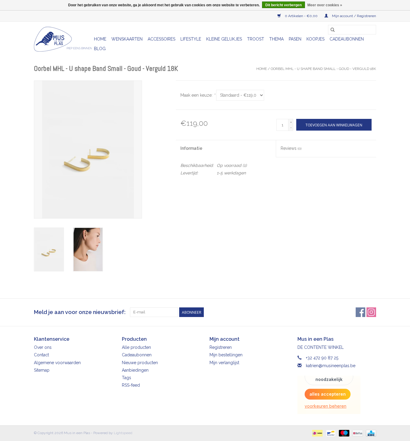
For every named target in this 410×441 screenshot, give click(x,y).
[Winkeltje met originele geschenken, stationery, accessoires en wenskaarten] (63, 39)
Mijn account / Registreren (353, 16)
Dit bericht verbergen (283, 5)
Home (100, 39)
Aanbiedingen (135, 370)
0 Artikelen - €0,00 (301, 16)
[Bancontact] (330, 433)
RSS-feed (131, 385)
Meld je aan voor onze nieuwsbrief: (79, 312)
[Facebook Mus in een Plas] (360, 312)
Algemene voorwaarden (57, 362)
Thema (276, 39)
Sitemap (42, 370)
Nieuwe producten (140, 362)
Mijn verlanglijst (224, 362)
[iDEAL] (316, 433)
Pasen (295, 39)
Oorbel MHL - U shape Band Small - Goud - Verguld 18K (323, 69)
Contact (41, 354)
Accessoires (161, 39)
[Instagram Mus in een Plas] (371, 312)
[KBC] (370, 433)
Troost (255, 39)
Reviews (291, 148)
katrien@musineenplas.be (330, 365)
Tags (126, 377)
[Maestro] (343, 433)
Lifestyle (190, 39)
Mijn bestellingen (226, 354)
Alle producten (136, 347)
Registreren (221, 347)
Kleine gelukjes (224, 39)
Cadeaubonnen (347, 39)
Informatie (191, 148)
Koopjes (315, 39)
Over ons (43, 347)
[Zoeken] (332, 30)
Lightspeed (123, 433)
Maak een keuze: (197, 95)
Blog (100, 48)
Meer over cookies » (324, 5)
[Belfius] (356, 433)
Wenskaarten (127, 39)
